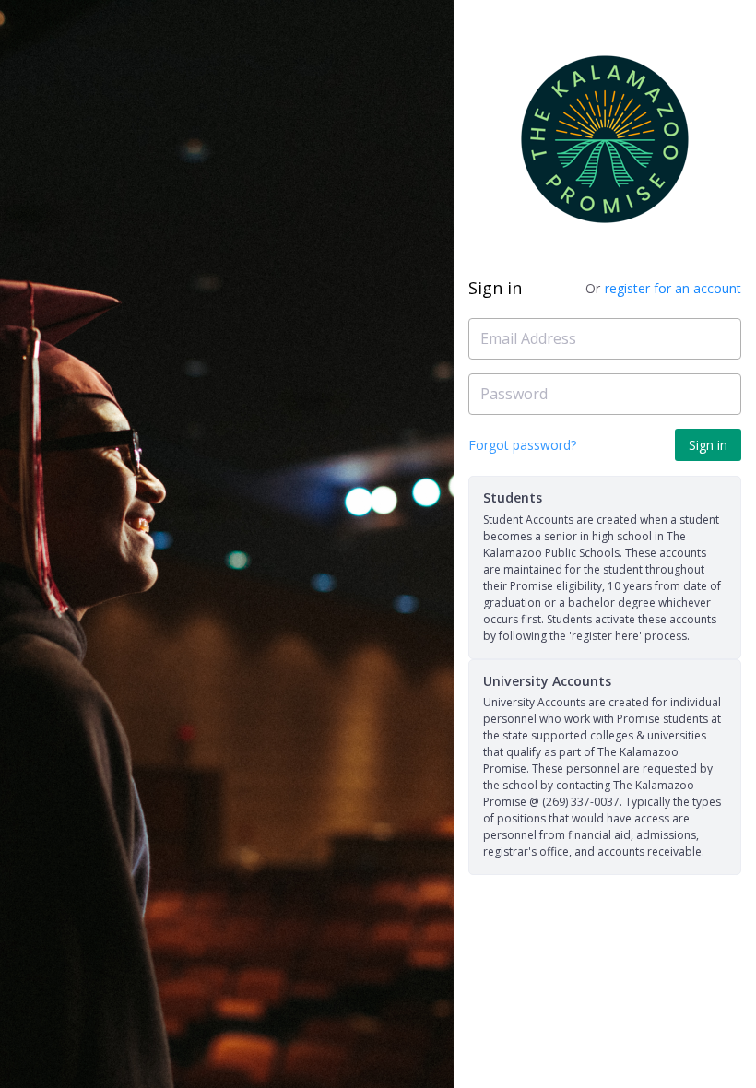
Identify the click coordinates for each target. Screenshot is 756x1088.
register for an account (673, 288)
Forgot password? (522, 445)
